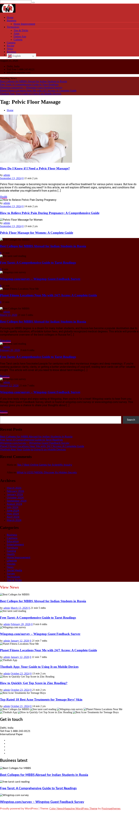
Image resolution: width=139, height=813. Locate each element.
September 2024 (16, 500)
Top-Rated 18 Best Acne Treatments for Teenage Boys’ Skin (41, 699)
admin (6, 175)
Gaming (11, 42)
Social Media (14, 570)
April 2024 (13, 517)
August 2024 (14, 504)
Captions (12, 538)
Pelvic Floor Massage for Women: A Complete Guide (36, 232)
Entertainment (15, 544)
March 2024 (14, 520)
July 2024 (12, 507)
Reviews (11, 51)
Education (5, 340)
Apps (16, 33)
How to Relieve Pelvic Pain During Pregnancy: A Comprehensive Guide (49, 213)
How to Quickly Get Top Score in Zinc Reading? (33, 683)
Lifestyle (12, 560)
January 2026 (15, 494)
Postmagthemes (111, 808)
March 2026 (14, 488)
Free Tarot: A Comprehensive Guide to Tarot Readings (29, 84)
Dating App (20, 36)
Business (11, 20)
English (16, 55)
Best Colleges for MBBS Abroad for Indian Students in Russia (33, 81)
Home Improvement (24, 23)
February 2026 (15, 491)
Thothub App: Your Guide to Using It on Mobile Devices (30, 93)
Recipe (10, 45)
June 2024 (13, 510)
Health (3, 196)
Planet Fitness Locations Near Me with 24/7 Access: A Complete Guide (38, 90)
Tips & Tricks (21, 30)
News (10, 48)
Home (10, 17)
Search (4, 414)
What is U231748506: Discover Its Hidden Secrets (47, 472)
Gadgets (18, 39)
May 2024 (13, 513)
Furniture (12, 547)
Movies (11, 564)
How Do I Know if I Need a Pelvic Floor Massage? (35, 168)
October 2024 (15, 497)
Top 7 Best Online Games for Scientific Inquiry (44, 464)
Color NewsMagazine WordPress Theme (73, 808)
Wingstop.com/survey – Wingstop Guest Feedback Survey (31, 87)
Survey (4, 411)
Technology (13, 27)
